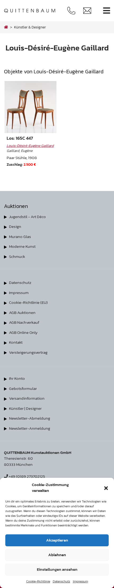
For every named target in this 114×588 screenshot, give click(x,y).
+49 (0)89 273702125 (26, 476)
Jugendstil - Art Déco (27, 217)
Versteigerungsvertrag (28, 352)
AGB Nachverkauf (24, 322)
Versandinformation (27, 398)
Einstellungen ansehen (57, 569)
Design (15, 226)
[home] (6, 27)
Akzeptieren (57, 540)
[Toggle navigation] (106, 11)
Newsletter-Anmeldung (29, 428)
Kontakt (16, 342)
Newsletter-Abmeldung (29, 418)
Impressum (80, 581)
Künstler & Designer (30, 27)
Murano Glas (20, 236)
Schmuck (17, 256)
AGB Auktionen (22, 312)
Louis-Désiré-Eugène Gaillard (30, 145)
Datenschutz (61, 581)
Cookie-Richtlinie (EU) (28, 302)
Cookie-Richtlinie (38, 581)
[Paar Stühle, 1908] (30, 107)
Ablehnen (57, 555)
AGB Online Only (23, 332)
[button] (106, 487)
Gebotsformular (23, 388)
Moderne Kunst (22, 246)
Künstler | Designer (25, 408)
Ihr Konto (17, 378)
